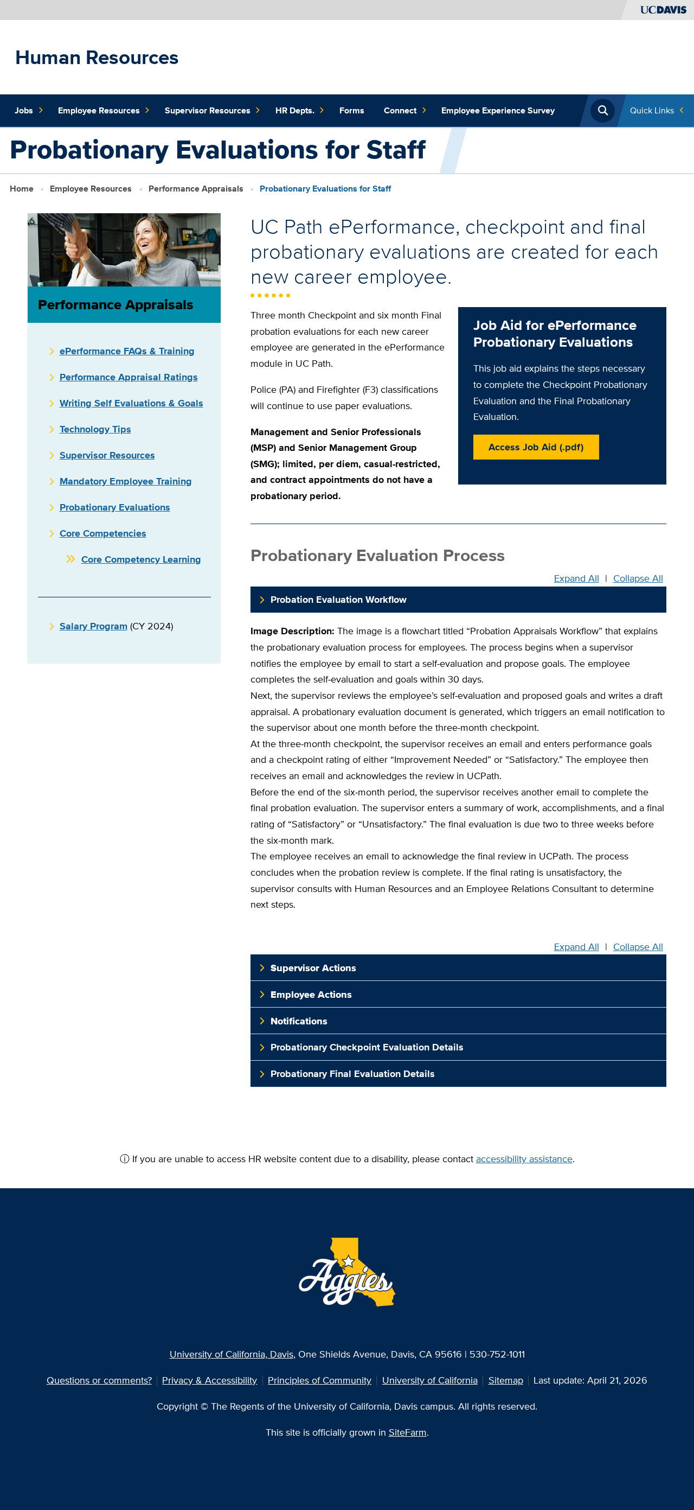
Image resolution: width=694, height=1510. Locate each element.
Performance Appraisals (196, 188)
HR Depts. (294, 110)
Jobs (24, 110)
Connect (400, 110)
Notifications (299, 1021)
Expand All (576, 578)
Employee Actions (311, 994)
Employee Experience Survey (498, 110)
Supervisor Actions (313, 967)
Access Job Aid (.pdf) (536, 446)
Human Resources (97, 57)
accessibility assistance (524, 1158)
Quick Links (652, 110)
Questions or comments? (99, 1380)
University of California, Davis (231, 1354)
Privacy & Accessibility (209, 1380)
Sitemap (506, 1380)
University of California (430, 1380)
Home (22, 188)
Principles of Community (319, 1380)
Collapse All (638, 578)
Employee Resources (99, 110)
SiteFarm (408, 1432)
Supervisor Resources (207, 110)
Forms (351, 110)
